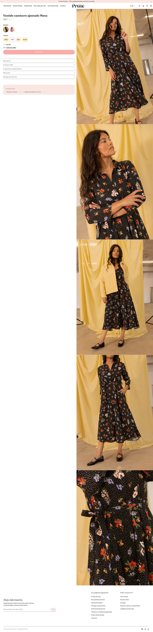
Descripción (7, 61)
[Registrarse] (53, 609)
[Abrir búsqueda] (139, 6)
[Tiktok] (148, 629)
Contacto (94, 618)
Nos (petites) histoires (98, 600)
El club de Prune (96, 597)
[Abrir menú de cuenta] (143, 6)
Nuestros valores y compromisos (130, 606)
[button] (10, 48)
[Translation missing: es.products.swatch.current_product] (5, 29)
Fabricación (6, 73)
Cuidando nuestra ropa (127, 609)
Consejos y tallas (8, 65)
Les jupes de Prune (12, 629)
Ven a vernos (124, 597)
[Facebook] (142, 629)
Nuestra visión (124, 600)
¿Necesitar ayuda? (97, 603)
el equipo (123, 603)
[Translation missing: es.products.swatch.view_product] (12, 29)
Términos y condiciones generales (101, 612)
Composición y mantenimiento (12, 69)
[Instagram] (145, 629)
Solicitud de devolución (98, 609)
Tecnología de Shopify (22, 629)
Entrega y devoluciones (10, 77)
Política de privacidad (97, 615)
